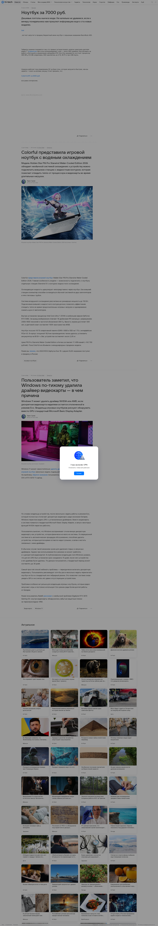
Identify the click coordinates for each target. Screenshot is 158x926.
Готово (79, 473)
